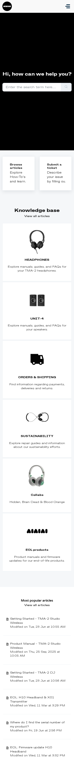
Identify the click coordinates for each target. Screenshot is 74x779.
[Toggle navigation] (68, 6)
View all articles (37, 216)
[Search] (66, 87)
